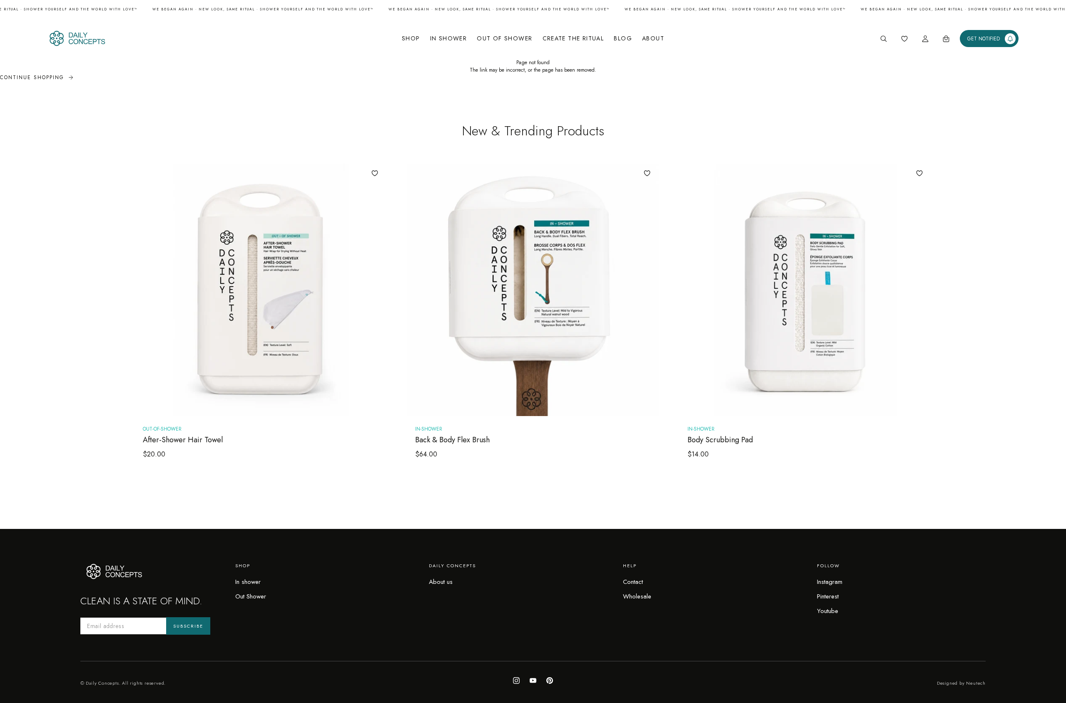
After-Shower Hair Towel (183, 439)
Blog (623, 38)
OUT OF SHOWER (504, 38)
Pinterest (828, 596)
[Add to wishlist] (375, 173)
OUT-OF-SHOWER (162, 429)
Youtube (827, 611)
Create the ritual (573, 38)
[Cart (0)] (946, 38)
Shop (411, 38)
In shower (248, 581)
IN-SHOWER (428, 429)
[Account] (925, 38)
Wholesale (637, 596)
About (653, 38)
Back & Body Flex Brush (452, 439)
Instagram (829, 581)
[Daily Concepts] (144, 38)
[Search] (883, 38)
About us (441, 581)
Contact (633, 581)
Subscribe (188, 626)
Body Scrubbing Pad (720, 439)
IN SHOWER (448, 38)
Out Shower (250, 596)
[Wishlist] (904, 38)
